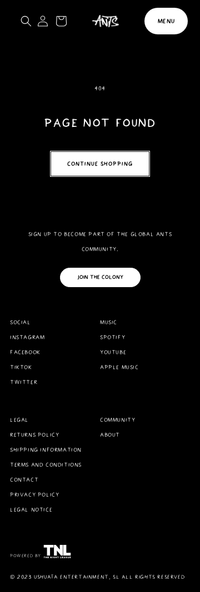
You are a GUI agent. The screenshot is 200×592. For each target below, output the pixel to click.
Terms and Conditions (46, 464)
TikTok (21, 367)
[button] (166, 21)
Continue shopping (100, 163)
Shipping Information (46, 449)
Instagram (27, 337)
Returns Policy (34, 434)
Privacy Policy (34, 494)
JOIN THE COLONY (100, 277)
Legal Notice (31, 509)
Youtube (113, 352)
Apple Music (119, 367)
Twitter (23, 382)
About (110, 434)
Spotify (112, 337)
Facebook (25, 352)
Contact (24, 479)
